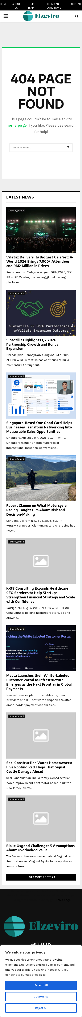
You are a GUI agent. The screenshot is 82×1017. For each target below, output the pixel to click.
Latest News (20, 197)
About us (16, 6)
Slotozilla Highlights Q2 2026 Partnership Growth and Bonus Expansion (32, 344)
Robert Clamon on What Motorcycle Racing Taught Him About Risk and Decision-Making (36, 509)
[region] (41, 981)
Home (3, 4)
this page (64, 900)
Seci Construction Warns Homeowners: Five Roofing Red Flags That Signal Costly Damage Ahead (39, 767)
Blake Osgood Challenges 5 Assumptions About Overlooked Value (40, 848)
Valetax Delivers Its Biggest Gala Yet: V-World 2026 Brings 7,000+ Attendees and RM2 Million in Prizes (39, 261)
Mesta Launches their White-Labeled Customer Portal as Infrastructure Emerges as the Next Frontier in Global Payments (39, 682)
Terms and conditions (53, 6)
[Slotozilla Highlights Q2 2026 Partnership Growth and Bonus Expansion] (41, 313)
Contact (76, 4)
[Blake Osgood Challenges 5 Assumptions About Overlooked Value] (41, 818)
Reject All (41, 1008)
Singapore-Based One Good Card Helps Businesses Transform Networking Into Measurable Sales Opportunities (39, 427)
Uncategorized (16, 210)
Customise (41, 996)
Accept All (41, 985)
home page (16, 125)
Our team (31, 6)
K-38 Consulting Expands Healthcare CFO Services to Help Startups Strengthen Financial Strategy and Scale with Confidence (40, 594)
